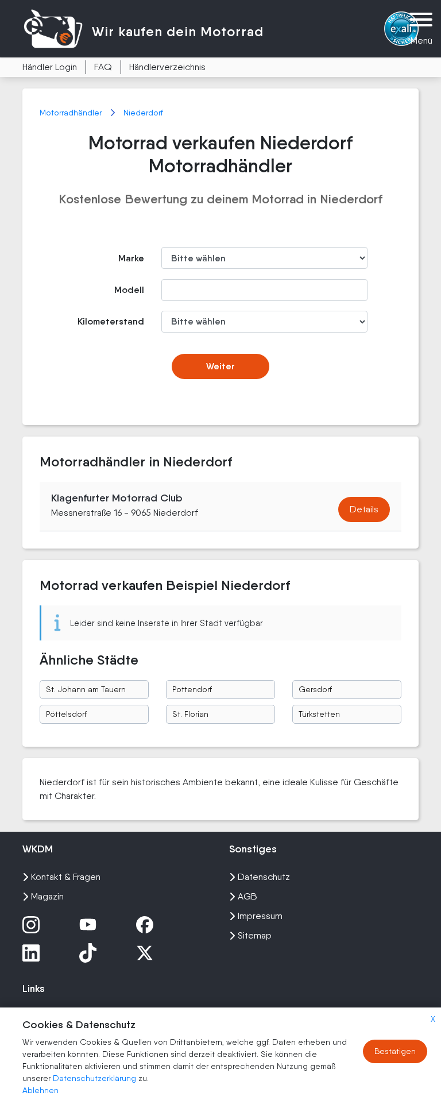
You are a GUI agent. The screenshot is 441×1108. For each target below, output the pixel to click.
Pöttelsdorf (66, 714)
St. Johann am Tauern (86, 689)
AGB (247, 896)
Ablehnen (40, 1090)
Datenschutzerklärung (95, 1078)
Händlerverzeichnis (167, 66)
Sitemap (255, 935)
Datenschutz (264, 876)
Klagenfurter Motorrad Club (117, 498)
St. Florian (190, 714)
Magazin (47, 896)
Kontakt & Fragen (65, 876)
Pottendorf (192, 689)
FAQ (103, 66)
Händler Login (49, 66)
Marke (131, 258)
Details (364, 509)
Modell (129, 289)
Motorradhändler (72, 112)
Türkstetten (319, 714)
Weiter (220, 366)
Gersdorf (315, 689)
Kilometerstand (111, 321)
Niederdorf (143, 112)
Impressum (260, 915)
